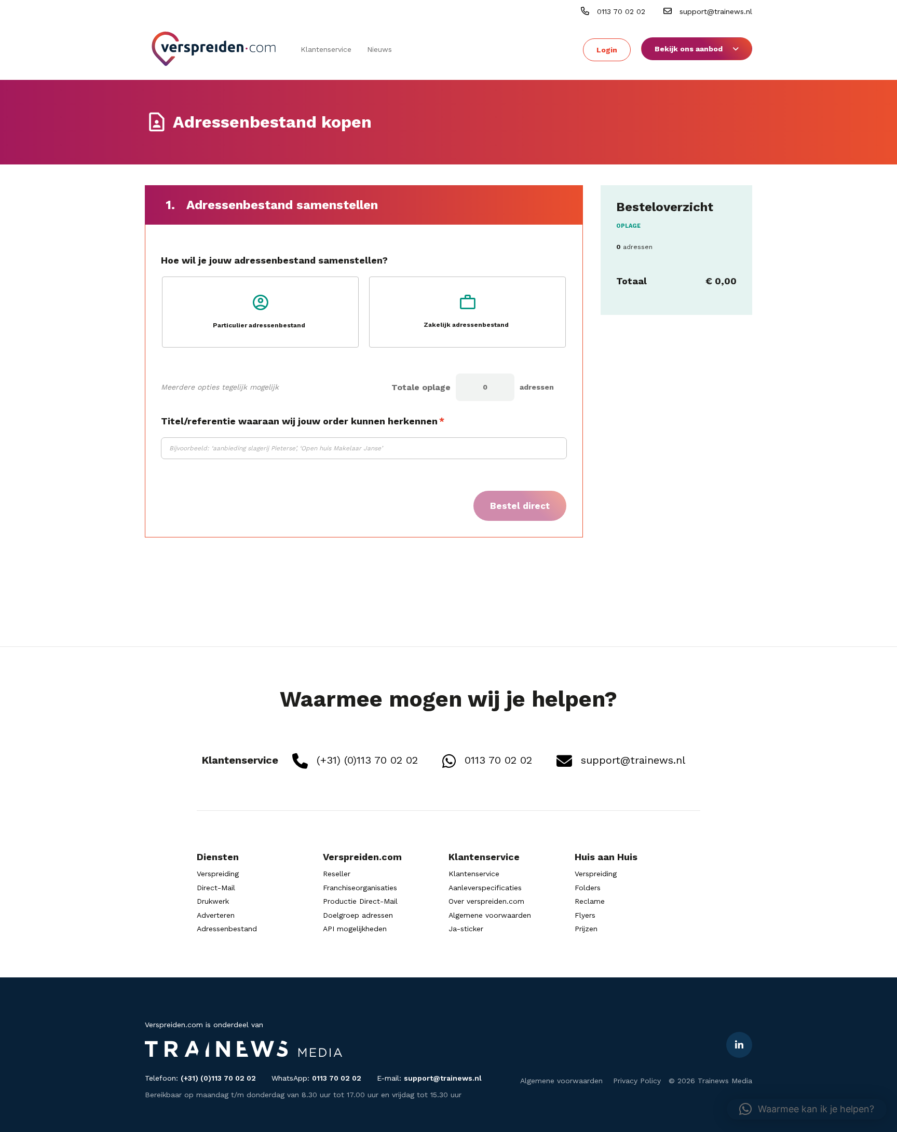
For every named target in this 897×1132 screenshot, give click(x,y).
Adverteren (216, 915)
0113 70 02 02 (619, 11)
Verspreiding (218, 873)
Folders (588, 887)
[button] (807, 1109)
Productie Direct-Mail (360, 901)
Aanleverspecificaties (485, 887)
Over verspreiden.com (486, 901)
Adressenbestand (227, 928)
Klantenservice (326, 49)
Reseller (336, 873)
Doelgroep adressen (358, 915)
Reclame (590, 901)
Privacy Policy (637, 1080)
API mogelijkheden (355, 928)
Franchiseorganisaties (360, 887)
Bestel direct (520, 506)
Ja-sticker (465, 928)
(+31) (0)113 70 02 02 (365, 760)
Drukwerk (213, 901)
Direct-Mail (216, 887)
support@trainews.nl (714, 11)
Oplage (628, 226)
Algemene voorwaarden (489, 915)
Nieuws (379, 49)
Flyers (585, 915)
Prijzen (586, 928)
